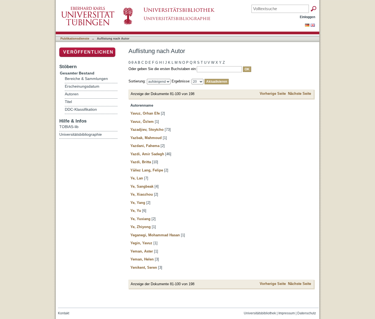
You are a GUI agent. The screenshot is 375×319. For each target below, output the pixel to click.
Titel (68, 102)
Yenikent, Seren (143, 267)
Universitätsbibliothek (260, 313)
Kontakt (63, 313)
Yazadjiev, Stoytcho (147, 129)
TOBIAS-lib (69, 126)
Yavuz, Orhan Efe (145, 113)
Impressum (286, 313)
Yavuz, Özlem (142, 122)
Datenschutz (306, 313)
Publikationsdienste (74, 38)
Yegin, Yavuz (141, 243)
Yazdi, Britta (140, 162)
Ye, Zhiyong (140, 227)
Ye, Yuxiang (140, 219)
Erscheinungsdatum (82, 86)
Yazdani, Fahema (144, 146)
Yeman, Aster (141, 251)
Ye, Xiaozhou (141, 194)
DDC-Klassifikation (81, 109)
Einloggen (307, 17)
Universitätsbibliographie (80, 134)
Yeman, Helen (142, 259)
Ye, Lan (136, 178)
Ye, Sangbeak (141, 186)
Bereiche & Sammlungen (86, 79)
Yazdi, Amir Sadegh (147, 154)
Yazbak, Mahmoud (146, 138)
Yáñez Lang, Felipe (146, 170)
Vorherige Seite (273, 93)
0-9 (130, 62)
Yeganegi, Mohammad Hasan (155, 235)
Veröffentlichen (88, 52)
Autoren (72, 94)
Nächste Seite (299, 93)
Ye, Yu (135, 211)
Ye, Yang (137, 203)
